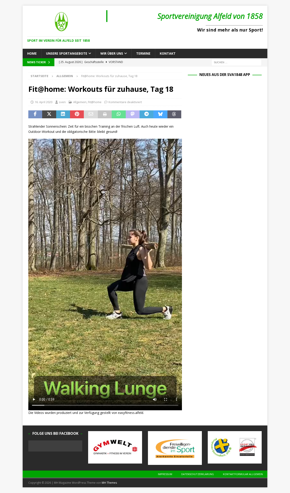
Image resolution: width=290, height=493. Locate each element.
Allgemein (80, 102)
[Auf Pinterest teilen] (77, 114)
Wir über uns (111, 53)
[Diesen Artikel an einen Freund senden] (91, 114)
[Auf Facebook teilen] (35, 114)
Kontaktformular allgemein (243, 474)
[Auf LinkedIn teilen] (63, 114)
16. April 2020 (43, 102)
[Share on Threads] (174, 114)
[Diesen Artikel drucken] (105, 114)
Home (32, 53)
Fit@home (95, 102)
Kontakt (168, 53)
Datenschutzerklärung (197, 474)
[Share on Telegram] (146, 114)
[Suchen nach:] (236, 62)
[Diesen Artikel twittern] (49, 114)
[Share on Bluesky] (160, 114)
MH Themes (109, 483)
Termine (143, 53)
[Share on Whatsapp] (119, 114)
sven (62, 102)
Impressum (165, 474)
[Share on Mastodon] (133, 114)
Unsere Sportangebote (66, 53)
